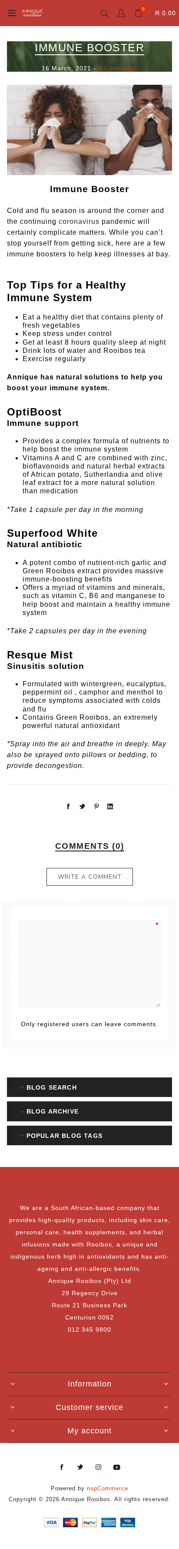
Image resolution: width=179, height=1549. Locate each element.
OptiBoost (34, 412)
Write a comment (90, 877)
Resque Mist (40, 655)
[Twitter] (80, 1467)
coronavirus (79, 221)
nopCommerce (107, 1488)
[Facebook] (62, 1467)
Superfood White (52, 533)
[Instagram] (99, 1467)
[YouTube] (117, 1467)
